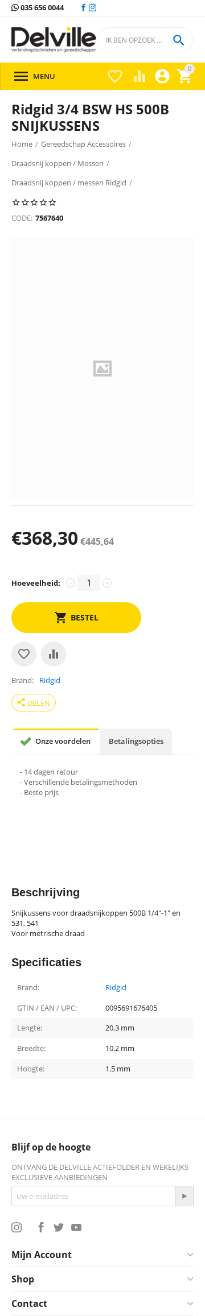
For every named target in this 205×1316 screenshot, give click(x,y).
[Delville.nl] (53, 40)
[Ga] (184, 1196)
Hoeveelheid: (35, 583)
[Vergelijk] (53, 654)
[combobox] (145, 39)
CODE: (21, 218)
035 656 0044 (41, 8)
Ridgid (115, 987)
